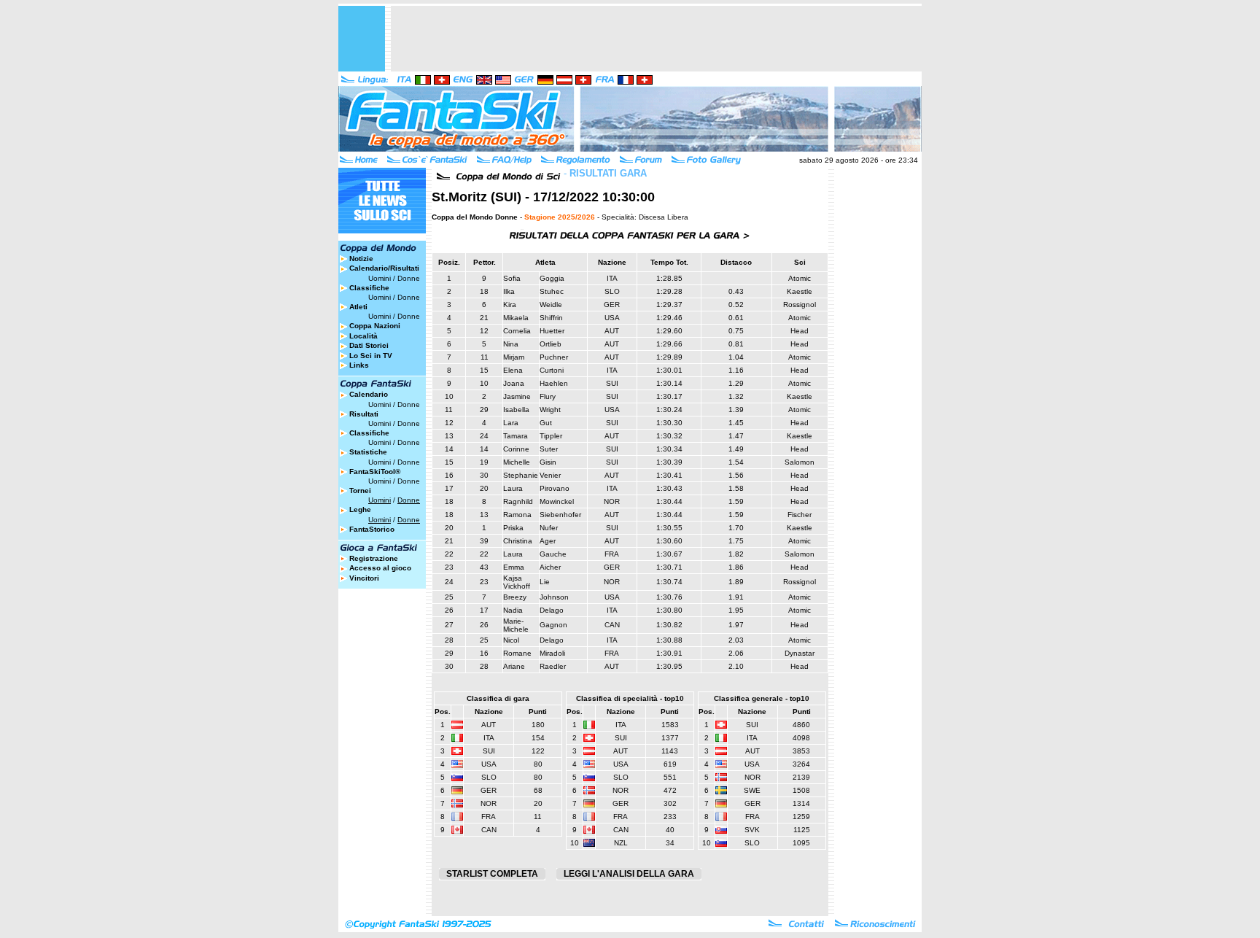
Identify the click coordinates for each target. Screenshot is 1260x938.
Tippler (551, 436)
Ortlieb (550, 344)
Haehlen (554, 383)
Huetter (552, 331)
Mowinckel (557, 501)
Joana (513, 383)
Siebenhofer (560, 515)
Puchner (554, 357)
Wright (550, 410)
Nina (510, 344)
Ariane (514, 666)
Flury (548, 396)
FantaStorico (371, 529)
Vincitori (364, 578)
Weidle (551, 305)
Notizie (361, 259)
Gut (546, 423)
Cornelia (517, 331)
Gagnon (553, 625)
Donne (408, 278)
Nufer (549, 528)
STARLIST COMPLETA (492, 874)
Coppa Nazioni (374, 326)
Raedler (553, 666)
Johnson (554, 597)
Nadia (513, 610)
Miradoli (552, 653)
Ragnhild (518, 501)
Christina (517, 541)
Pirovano (554, 488)
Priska (513, 528)
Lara (510, 423)
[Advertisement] (656, 38)
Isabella (516, 410)
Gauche (553, 554)
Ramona (517, 515)
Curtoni (552, 370)
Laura (513, 488)
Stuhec (552, 291)
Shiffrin (551, 318)
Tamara (515, 436)
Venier (550, 475)
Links (359, 365)
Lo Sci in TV (370, 356)
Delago (552, 610)
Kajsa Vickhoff (516, 582)
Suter (549, 449)
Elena (513, 370)
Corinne (516, 449)
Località (363, 336)
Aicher (550, 567)
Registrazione (373, 558)
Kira (509, 305)
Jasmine (517, 396)
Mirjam (513, 357)
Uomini (379, 278)
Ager (548, 541)
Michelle (516, 462)
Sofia (512, 278)
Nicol (511, 640)
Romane (517, 653)
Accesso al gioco (380, 568)
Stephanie (520, 475)
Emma (513, 567)
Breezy (514, 597)
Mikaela (516, 318)
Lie (545, 582)
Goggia (552, 278)
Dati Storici (369, 345)
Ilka (509, 291)
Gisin (548, 462)
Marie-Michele (516, 625)
